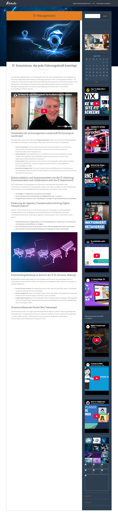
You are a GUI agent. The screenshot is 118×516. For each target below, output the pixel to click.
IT (93, 3)
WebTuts (71, 513)
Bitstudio (11, 3)
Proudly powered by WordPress (52, 513)
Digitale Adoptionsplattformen (81, 3)
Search (105, 16)
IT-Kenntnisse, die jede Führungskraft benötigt (44, 65)
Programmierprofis (43, 140)
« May (96, 81)
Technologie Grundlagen (103, 3)
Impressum (88, 496)
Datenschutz (88, 502)
